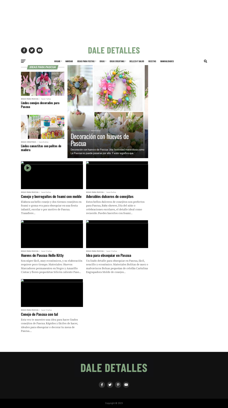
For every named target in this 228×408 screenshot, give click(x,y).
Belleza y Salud (137, 61)
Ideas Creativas (117, 61)
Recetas (152, 61)
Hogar (57, 61)
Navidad (69, 61)
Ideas (102, 61)
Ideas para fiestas (85, 61)
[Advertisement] (114, 21)
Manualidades (167, 61)
